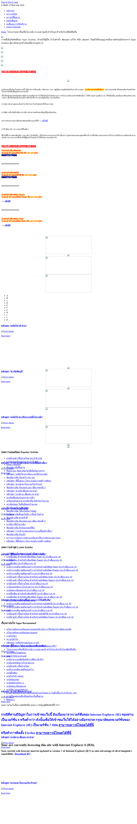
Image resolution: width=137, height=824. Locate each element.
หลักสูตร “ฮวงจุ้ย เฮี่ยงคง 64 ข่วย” (21, 491)
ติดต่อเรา (10, 699)
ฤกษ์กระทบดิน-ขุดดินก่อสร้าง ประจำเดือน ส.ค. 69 (29, 573)
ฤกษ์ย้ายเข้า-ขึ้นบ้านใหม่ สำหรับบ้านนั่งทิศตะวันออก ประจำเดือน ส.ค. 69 (39, 580)
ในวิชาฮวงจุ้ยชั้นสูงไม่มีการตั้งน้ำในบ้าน (25, 514)
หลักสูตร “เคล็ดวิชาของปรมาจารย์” (22, 643)
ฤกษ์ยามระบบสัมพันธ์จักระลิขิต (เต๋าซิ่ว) (24, 659)
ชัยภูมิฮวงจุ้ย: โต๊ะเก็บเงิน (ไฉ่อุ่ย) (21, 511)
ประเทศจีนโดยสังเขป (16, 653)
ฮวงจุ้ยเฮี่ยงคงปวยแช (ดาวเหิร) (20, 497)
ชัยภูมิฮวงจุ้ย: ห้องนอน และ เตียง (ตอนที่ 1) (26, 521)
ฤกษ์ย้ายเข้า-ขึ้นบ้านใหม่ (17, 666)
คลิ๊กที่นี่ (45, 121)
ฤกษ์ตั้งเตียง (11, 673)
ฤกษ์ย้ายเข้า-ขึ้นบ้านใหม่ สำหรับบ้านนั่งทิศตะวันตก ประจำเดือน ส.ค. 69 (39, 577)
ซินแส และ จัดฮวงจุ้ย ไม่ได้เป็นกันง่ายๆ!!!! (25, 471)
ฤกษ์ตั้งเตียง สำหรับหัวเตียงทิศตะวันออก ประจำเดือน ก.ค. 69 (34, 597)
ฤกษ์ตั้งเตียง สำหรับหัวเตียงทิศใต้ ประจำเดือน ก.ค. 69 (30, 593)
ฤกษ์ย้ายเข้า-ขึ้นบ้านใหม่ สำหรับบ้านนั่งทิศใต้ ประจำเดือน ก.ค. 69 (36, 614)
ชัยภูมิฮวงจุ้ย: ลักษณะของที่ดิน (20, 528)
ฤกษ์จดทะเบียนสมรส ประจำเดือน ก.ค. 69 (25, 590)
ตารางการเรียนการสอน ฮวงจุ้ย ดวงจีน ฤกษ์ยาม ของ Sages (33, 538)
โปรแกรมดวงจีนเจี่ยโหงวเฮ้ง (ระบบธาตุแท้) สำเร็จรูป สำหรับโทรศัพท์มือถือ (41, 649)
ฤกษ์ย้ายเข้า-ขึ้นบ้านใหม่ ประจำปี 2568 (24, 458)
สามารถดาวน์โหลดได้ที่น (76, 725)
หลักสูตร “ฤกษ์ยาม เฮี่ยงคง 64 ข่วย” (17, 737)
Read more (5, 336)
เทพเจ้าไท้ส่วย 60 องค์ (16, 656)
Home (3, 32)
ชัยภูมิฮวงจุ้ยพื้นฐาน (15, 467)
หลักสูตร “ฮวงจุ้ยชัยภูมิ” (12, 371)
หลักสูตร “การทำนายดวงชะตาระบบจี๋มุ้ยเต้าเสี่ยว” (29, 531)
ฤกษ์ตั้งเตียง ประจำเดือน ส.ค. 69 (21, 563)
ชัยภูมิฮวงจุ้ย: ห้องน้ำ (16, 534)
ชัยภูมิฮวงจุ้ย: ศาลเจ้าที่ (17, 518)
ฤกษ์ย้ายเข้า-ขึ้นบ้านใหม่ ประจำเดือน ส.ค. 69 (27, 583)
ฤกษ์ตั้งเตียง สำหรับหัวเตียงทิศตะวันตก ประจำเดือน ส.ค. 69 (33, 557)
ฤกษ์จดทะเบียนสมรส (16, 686)
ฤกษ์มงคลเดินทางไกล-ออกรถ (20, 663)
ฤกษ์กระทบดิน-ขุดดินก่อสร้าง (20, 669)
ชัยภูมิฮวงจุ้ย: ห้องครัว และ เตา (20, 477)
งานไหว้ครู (11, 636)
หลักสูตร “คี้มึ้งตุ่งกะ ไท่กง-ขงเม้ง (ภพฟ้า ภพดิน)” (29, 481)
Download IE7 (23, 753)
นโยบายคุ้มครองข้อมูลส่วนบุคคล (21, 632)
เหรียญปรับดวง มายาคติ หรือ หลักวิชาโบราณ (27, 501)
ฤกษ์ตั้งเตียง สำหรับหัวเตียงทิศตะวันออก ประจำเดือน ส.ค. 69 (34, 560)
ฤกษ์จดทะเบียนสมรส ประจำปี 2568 (22, 462)
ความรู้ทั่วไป (12, 639)
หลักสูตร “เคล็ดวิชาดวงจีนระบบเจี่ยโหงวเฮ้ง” (22, 417)
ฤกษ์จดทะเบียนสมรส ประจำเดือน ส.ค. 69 (25, 553)
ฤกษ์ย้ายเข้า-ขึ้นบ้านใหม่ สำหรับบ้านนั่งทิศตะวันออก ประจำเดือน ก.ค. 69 (39, 617)
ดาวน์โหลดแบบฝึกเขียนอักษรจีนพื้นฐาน (24, 696)
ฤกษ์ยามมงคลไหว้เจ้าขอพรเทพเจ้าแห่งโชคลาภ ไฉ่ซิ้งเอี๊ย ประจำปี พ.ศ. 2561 (41, 693)
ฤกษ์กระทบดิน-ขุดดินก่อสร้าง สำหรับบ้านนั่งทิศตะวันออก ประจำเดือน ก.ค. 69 (42, 607)
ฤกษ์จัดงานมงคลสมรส (17, 689)
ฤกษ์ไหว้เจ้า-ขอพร (15, 676)
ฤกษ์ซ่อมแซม (12, 679)
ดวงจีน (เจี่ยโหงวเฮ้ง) (16, 524)
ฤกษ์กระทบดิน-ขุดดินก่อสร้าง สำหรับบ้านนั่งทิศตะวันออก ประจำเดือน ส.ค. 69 (42, 570)
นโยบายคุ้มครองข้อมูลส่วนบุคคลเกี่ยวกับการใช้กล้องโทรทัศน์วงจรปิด (38, 629)
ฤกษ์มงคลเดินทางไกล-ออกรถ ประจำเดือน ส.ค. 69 (29, 587)
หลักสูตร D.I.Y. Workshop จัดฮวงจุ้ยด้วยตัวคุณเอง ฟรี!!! (31, 646)
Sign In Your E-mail (9, 2)
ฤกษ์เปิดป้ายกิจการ (15, 683)
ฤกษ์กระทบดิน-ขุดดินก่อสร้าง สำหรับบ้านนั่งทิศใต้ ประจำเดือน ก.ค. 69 (38, 604)
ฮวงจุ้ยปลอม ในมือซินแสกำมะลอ (21, 504)
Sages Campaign (13, 464)
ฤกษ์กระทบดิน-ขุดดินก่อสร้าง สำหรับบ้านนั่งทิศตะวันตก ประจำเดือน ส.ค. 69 (41, 567)
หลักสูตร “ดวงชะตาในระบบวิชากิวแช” (19, 783)
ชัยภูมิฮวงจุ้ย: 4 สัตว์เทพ (17, 507)
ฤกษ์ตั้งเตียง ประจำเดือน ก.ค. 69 (21, 600)
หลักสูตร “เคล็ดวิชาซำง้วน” (14, 326)
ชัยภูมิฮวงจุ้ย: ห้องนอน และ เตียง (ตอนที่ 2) (26, 487)
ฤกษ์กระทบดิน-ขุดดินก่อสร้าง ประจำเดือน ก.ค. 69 (29, 610)
